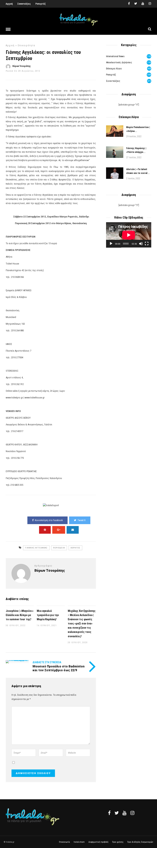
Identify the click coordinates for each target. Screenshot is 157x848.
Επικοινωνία (64, 842)
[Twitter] (116, 813)
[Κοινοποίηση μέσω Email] (73, 530)
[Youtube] (142, 4)
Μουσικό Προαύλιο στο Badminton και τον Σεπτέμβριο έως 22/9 (58, 668)
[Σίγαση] (141, 244)
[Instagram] (150, 4)
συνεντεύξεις (113, 80)
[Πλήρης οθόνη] (147, 244)
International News (115, 56)
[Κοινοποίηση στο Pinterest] (45, 530)
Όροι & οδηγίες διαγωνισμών (140, 842)
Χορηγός (75, 548)
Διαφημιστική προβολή (98, 842)
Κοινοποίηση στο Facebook (49, 520)
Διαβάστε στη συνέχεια (47, 662)
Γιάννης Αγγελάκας (36, 548)
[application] (128, 235)
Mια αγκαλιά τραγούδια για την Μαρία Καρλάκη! (48, 615)
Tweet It (82, 520)
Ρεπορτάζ (40, 3)
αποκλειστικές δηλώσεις (119, 62)
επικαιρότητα (26, 45)
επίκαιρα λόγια (114, 68)
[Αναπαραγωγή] (111, 244)
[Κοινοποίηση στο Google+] (58, 530)
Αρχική (9, 3)
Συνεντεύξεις (24, 3)
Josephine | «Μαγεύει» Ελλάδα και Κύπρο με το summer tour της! (20, 615)
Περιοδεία (59, 548)
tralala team (79, 842)
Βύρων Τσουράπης (21, 66)
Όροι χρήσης (117, 842)
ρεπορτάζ (111, 74)
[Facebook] (109, 813)
